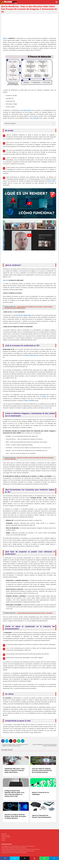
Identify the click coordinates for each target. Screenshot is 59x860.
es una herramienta (25, 110)
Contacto (3, 838)
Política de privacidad (5, 836)
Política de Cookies (5, 835)
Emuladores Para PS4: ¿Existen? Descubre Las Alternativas (13, 852)
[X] (11, 741)
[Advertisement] (29, 26)
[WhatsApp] (18, 741)
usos (13, 312)
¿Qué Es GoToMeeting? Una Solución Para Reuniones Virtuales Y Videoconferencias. (44, 745)
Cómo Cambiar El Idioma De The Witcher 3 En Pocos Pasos (13, 847)
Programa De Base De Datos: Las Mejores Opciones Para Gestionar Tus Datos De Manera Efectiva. (15, 745)
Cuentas (3, 840)
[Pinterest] (14, 741)
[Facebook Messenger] (7, 741)
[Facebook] (3, 741)
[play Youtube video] (29, 203)
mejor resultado (29, 400)
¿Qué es (5, 38)
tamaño (43, 396)
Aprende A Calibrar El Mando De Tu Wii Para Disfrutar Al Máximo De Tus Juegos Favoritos (20, 849)
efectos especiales (30, 355)
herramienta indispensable (23, 315)
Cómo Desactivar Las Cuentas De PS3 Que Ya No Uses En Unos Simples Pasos (17, 846)
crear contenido (34, 118)
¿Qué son (5, 280)
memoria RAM (50, 181)
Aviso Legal (3, 833)
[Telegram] (22, 741)
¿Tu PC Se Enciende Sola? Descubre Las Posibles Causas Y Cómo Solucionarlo (17, 851)
